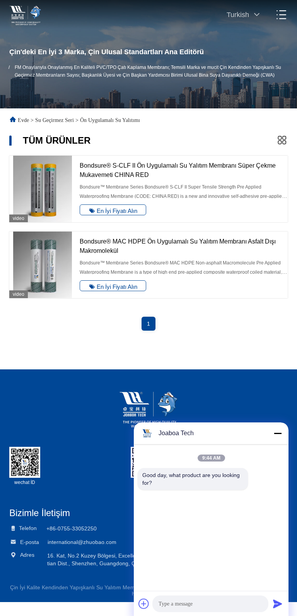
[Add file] (143, 603)
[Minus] (277, 433)
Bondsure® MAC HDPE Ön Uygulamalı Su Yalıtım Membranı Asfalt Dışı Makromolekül (178, 246)
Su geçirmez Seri (54, 120)
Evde (23, 120)
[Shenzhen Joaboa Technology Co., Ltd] (25, 15)
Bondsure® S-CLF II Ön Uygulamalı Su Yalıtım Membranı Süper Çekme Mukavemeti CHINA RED (178, 170)
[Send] (277, 603)
